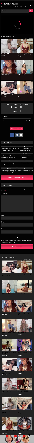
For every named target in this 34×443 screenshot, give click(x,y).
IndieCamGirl (10, 3)
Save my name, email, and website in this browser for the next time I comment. (16, 241)
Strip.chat (3, 55)
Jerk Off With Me (5, 53)
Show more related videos (17, 177)
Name (3, 215)
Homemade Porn (17, 128)
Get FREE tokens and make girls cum (8, 95)
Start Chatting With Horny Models (24, 54)
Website (3, 229)
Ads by (29, 38)
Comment (4, 193)
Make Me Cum (5, 74)
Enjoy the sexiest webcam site (24, 95)
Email (3, 222)
